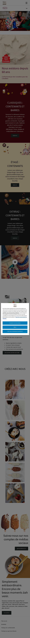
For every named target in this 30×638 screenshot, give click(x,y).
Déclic (15, 327)
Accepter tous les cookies (15, 323)
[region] (15, 319)
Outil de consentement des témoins (15, 331)
